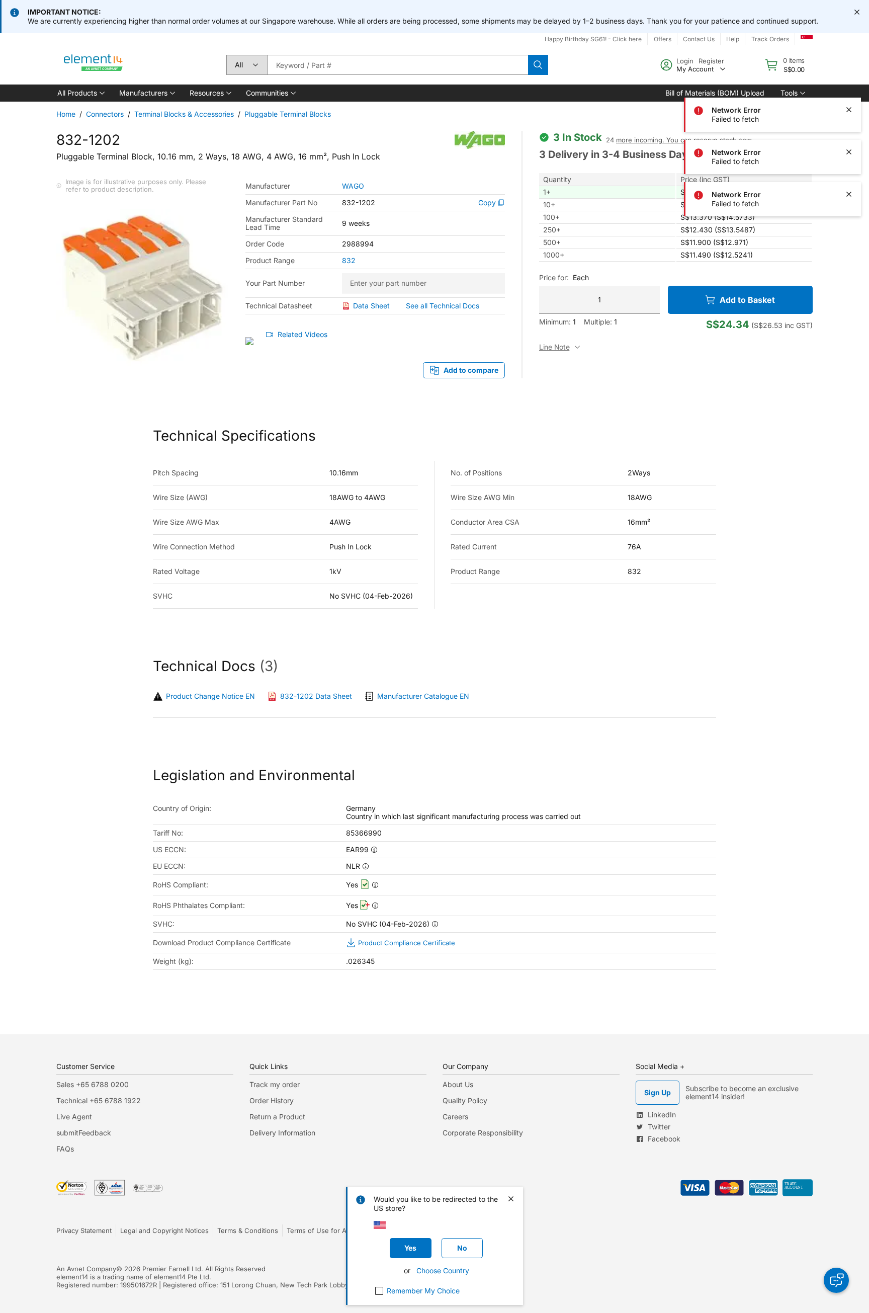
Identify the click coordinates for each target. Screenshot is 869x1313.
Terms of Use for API (319, 1230)
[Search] (538, 65)
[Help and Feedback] (836, 1280)
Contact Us (699, 39)
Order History (271, 1100)
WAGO (353, 186)
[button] (80, 93)
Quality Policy (465, 1100)
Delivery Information (282, 1132)
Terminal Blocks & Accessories (184, 114)
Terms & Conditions (247, 1230)
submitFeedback (83, 1132)
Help (732, 39)
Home (65, 114)
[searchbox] (398, 65)
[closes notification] (857, 12)
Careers (455, 1116)
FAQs (65, 1148)
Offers (662, 39)
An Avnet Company (86, 1269)
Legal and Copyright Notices (164, 1230)
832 (349, 261)
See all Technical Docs (442, 305)
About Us (458, 1084)
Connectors (105, 114)
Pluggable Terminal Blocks (287, 114)
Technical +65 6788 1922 (98, 1100)
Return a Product (277, 1116)
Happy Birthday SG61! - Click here (593, 39)
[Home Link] (93, 65)
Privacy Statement (84, 1230)
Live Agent (74, 1116)
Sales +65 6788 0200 (92, 1084)
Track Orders (770, 39)
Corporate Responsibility (483, 1132)
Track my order (274, 1084)
